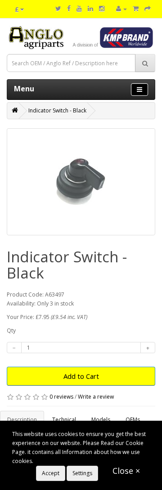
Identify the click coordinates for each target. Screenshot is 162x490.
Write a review (96, 396)
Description (22, 419)
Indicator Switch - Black (57, 110)
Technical (64, 419)
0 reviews (61, 396)
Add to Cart (81, 376)
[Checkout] (147, 9)
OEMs (133, 419)
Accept (50, 473)
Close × (126, 470)
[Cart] (136, 9)
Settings (82, 473)
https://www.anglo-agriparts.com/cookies (87, 461)
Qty (11, 330)
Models (100, 419)
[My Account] (121, 9)
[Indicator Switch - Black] (81, 181)
